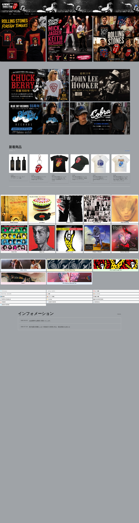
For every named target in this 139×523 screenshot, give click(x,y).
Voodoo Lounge (69, 252)
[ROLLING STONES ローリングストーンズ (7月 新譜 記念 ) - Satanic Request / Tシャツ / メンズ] (100, 163)
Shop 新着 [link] (127, 150)
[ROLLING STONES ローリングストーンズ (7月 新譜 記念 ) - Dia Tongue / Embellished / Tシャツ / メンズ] (59, 163)
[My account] (131, 6)
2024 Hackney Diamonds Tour (69, 283)
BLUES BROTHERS (99, 299)
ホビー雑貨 (97, 291)
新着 (10, 14)
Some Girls (14, 252)
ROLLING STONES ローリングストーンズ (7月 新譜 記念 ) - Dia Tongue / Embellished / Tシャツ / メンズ (59, 178)
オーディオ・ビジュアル (6, 293)
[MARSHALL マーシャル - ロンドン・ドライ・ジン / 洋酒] (18, 163)
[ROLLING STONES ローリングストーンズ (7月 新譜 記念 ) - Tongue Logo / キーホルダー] (39, 163)
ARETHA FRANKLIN (6, 299)
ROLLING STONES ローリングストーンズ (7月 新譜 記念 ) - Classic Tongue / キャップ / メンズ (79, 178)
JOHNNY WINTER (52, 302)
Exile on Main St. (97, 222)
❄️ (51, 302)
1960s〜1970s (23, 270)
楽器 (49, 293)
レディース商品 (51, 296)
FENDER (4, 302)
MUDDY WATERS (5, 304)
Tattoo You (41, 252)
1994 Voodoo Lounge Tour (116, 270)
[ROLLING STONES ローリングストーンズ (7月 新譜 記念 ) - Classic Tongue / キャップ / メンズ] (79, 163)
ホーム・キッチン (51, 291)
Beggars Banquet (14, 222)
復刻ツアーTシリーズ (36, 14)
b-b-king (50, 299)
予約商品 (26, 14)
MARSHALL (97, 302)
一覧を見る (119, 314)
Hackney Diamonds (124, 252)
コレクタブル (97, 293)
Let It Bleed (41, 222)
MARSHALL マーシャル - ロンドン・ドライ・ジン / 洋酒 (18, 177)
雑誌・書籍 (97, 296)
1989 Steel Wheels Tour (69, 270)
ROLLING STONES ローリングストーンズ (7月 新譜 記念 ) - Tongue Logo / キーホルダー (38, 178)
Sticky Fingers (69, 222)
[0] (134, 6)
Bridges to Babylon (97, 252)
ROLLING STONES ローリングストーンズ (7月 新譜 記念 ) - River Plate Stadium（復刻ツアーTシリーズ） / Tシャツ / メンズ (120, 178)
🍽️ (51, 291)
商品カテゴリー (17, 14)
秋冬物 (3, 296)
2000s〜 (23, 283)
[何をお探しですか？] (127, 6)
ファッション (4, 291)
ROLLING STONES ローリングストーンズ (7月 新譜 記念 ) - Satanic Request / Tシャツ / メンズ (100, 178)
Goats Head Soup (125, 222)
